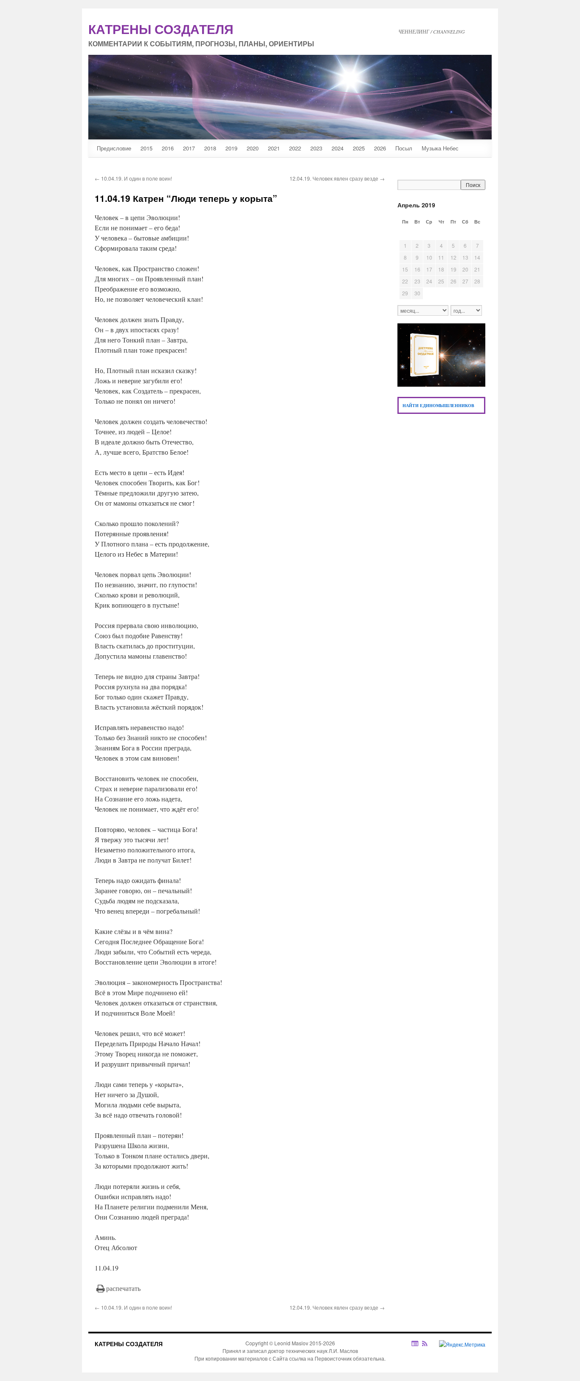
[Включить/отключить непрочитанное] (415, 1343)
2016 (168, 148)
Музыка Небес (440, 148)
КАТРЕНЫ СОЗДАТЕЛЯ (129, 1343)
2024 (337, 148)
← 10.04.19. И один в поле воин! (133, 178)
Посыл (403, 148)
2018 (210, 148)
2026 (380, 148)
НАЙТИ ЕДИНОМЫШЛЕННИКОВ (438, 405)
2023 (316, 148)
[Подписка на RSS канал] (429, 1343)
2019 (231, 148)
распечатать (123, 1288)
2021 (274, 148)
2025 (359, 148)
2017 (189, 148)
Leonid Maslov (291, 1343)
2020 (253, 148)
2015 (146, 148)
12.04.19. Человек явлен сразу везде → (337, 178)
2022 (295, 148)
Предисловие (114, 148)
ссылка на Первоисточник (320, 1358)
